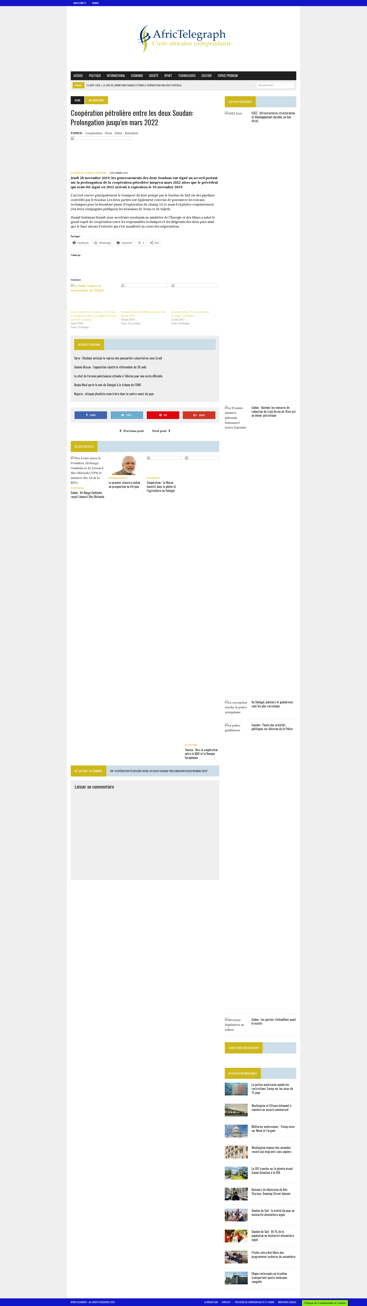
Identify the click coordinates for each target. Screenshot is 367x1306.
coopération (94, 133)
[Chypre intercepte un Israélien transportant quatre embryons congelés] (236, 1282)
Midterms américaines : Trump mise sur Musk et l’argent (273, 1128)
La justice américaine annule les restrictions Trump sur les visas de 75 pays (272, 1088)
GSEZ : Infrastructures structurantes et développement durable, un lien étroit (273, 117)
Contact (226, 1302)
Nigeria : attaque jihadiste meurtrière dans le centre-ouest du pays (114, 393)
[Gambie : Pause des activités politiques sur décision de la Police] (236, 1007)
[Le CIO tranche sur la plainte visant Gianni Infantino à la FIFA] (236, 1177)
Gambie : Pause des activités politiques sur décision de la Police (272, 727)
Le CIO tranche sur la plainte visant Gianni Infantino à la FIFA (272, 1170)
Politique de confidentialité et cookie (254, 1302)
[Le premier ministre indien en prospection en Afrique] (126, 473)
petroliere (131, 133)
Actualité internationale (243, 1073)
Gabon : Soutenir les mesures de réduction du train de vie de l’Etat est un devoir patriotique (274, 411)
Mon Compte (80, 3)
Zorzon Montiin (96, 172)
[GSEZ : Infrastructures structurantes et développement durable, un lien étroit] (236, 395)
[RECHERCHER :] (275, 84)
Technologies (187, 75)
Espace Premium (228, 75)
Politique (95, 75)
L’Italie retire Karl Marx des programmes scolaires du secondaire (273, 1254)
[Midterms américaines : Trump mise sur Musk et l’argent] (236, 1135)
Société (153, 75)
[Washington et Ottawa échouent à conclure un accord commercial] (236, 1114)
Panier (95, 3)
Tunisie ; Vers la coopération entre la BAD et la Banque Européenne (201, 753)
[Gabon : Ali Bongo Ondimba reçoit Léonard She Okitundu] (88, 482)
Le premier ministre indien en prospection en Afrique (124, 484)
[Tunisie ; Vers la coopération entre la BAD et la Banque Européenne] (202, 740)
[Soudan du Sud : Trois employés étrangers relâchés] (194, 296)
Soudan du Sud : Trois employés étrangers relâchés (190, 313)
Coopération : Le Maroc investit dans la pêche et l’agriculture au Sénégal (161, 486)
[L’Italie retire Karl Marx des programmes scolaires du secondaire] (236, 1261)
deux (108, 133)
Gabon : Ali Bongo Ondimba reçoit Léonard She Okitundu (87, 494)
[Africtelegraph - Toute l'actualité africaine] (183, 39)
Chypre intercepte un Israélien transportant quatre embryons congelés (269, 1277)
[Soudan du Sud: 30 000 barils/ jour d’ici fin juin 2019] (144, 296)
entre (118, 133)
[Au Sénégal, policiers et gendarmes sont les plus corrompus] (236, 712)
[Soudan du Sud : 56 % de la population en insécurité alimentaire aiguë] (236, 1240)
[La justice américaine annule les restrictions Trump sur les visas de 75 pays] (236, 1093)
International (116, 75)
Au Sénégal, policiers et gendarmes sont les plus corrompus (272, 704)
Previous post (133, 431)
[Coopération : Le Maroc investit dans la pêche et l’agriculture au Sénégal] (164, 473)
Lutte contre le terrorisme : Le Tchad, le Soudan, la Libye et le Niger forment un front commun (93, 315)
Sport (168, 75)
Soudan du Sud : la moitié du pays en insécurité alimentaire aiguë (273, 1212)
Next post (159, 431)
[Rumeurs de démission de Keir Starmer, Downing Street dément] (236, 1198)
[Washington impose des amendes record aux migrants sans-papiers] (236, 1156)
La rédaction (211, 1302)
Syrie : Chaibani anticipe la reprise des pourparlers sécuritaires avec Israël (118, 358)
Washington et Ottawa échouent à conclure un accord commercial (271, 1107)
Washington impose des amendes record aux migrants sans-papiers (271, 1149)
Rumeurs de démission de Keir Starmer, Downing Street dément (271, 1191)
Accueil (78, 75)
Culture (206, 75)
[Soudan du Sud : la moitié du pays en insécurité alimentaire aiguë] (236, 1219)
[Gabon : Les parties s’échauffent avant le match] (236, 1030)
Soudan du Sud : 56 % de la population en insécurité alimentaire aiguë (273, 1235)
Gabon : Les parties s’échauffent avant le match (274, 1021)
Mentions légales (287, 1302)
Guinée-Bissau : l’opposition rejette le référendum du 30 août (110, 367)
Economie (137, 75)
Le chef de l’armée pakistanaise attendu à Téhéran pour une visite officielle (118, 376)
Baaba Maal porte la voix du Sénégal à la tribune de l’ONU (107, 385)
